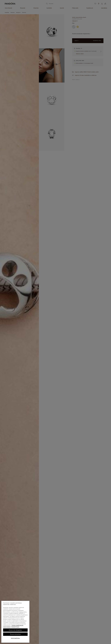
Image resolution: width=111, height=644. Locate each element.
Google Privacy (15, 626)
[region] (15, 622)
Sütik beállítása (15, 638)
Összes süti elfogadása (15, 630)
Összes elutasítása (15, 634)
